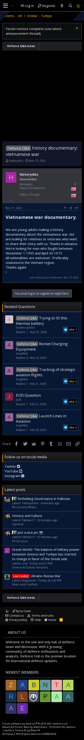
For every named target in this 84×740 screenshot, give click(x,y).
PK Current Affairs (24, 507)
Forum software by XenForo (35, 723)
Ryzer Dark (23, 611)
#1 (76, 208)
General (17, 524)
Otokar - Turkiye (32, 15)
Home (51, 620)
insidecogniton (25, 327)
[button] (5, 6)
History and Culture (27, 515)
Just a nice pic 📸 (30, 532)
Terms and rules (43, 615)
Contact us (16, 615)
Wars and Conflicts (25, 584)
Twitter (10, 466)
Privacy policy (18, 620)
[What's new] (62, 5)
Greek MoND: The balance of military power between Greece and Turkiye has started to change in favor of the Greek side (46, 554)
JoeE (18, 400)
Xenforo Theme (22, 730)
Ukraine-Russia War (37, 576)
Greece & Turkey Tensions (30, 567)
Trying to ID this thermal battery (41, 320)
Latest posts (14, 489)
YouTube (11, 471)
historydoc (16, 161)
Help (38, 620)
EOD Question (28, 395)
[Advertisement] (42, 97)
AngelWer (22, 353)
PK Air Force (20, 541)
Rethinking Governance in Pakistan (43, 498)
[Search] (70, 5)
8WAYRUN (50, 734)
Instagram (12, 475)
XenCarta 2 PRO (11, 734)
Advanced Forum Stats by (38, 727)
